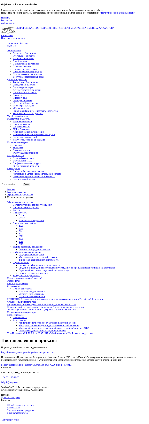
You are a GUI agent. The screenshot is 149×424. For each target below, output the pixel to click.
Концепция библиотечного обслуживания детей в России (47, 322)
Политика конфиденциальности (34, 249)
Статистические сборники (32, 296)
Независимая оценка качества (33, 273)
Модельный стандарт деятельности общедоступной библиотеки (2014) (54, 328)
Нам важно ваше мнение (13, 38)
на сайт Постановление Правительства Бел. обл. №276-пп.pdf (36, 365)
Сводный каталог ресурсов (20, 410)
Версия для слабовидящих (8, 21)
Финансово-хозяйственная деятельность (38, 260)
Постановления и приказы (26, 207)
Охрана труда (13, 281)
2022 (21, 233)
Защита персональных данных (28, 246)
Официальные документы (20, 194)
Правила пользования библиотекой (24, 278)
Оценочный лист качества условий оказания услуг (44, 270)
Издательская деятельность (32, 291)
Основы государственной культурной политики (42, 330)
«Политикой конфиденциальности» (117, 13)
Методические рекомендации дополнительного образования (49, 325)
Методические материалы (31, 294)
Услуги (16, 210)
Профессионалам (15, 315)
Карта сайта (7, 35)
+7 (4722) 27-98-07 (10, 377)
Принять (5, 17)
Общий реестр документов (20, 405)
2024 (21, 228)
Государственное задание (31, 254)
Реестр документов (16, 192)
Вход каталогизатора (17, 413)
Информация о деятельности (27, 252)
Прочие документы (22, 288)
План (21, 215)
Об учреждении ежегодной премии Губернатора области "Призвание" (42, 309)
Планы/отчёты (20, 212)
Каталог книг (13, 407)
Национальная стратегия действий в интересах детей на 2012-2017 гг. (41, 304)
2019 (21, 241)
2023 (21, 231)
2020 (21, 239)
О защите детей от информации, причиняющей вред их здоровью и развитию (45, 307)
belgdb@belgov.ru (9, 382)
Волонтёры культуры (17, 283)
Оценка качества (21, 262)
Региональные (20, 317)
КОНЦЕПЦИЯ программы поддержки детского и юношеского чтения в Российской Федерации (55, 299)
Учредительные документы (26, 275)
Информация (13, 286)
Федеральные (19, 320)
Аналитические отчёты (24, 223)
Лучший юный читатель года (21, 302)
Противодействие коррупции (21, 312)
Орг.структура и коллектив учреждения (32, 205)
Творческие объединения (31, 220)
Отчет (22, 218)
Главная (11, 189)
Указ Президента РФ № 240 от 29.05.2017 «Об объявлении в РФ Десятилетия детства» (50, 333)
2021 (21, 236)
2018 (21, 244)
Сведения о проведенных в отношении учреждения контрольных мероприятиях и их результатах (67, 267)
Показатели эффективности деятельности (39, 265)
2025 (21, 226)
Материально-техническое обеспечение (38, 257)
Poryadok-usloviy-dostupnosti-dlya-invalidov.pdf (28, 352)
